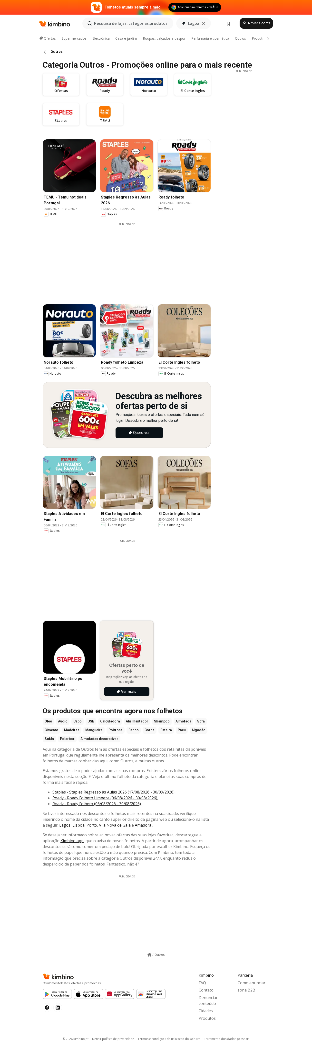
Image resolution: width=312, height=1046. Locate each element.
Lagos (64, 825)
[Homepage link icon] (149, 955)
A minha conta (259, 23)
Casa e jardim (126, 38)
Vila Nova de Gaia (115, 825)
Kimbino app (72, 840)
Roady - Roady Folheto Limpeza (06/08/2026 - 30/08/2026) (104, 798)
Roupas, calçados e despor (164, 38)
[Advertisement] (130, 260)
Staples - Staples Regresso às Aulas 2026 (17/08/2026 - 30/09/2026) (113, 792)
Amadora (143, 825)
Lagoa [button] (193, 23)
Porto (92, 825)
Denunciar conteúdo (208, 1000)
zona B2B (246, 990)
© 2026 (75, 1039)
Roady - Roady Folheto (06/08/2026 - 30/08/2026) (96, 803)
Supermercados (74, 38)
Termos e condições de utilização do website (169, 1039)
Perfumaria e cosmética (210, 38)
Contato (206, 990)
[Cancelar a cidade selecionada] (203, 23)
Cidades (206, 1010)
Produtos (259, 38)
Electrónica (101, 38)
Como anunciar (251, 982)
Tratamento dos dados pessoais (226, 1039)
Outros (240, 38)
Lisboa (78, 825)
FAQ (202, 982)
